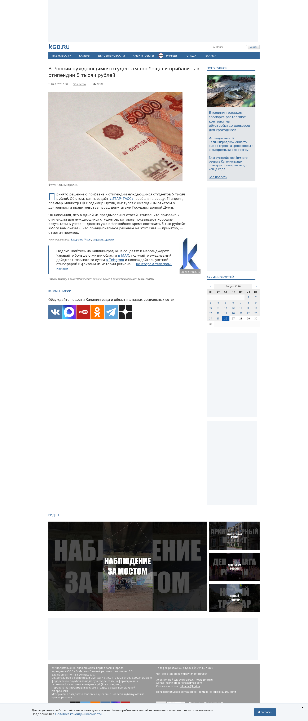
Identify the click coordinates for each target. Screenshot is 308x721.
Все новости (218, 177)
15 (248, 307)
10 (210, 307)
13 (233, 307)
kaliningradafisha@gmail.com (184, 682)
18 (218, 313)
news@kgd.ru (204, 679)
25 (218, 318)
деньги (109, 239)
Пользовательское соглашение (176, 691)
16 (256, 307)
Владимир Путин (81, 239)
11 (218, 307)
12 (225, 307)
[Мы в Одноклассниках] (97, 312)
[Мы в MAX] (69, 312)
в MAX (123, 255)
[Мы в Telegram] (111, 312)
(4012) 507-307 (203, 667)
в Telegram (115, 260)
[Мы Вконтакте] (55, 312)
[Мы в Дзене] (125, 312)
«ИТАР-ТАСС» (121, 198)
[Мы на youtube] (83, 312)
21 (240, 313)
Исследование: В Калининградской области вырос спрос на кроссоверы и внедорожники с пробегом (231, 143)
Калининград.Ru (190, 271)
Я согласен (265, 712)
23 (256, 313)
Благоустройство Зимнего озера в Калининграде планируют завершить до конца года (228, 163)
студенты (98, 239)
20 (233, 313)
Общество (79, 84)
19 (225, 313)
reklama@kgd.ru (190, 686)
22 (248, 313)
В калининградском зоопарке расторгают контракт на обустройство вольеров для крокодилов (229, 121)
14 (240, 307)
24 (210, 318)
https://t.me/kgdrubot (194, 673)
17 (210, 313)
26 (225, 318)
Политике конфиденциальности (78, 714)
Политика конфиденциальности (216, 691)
